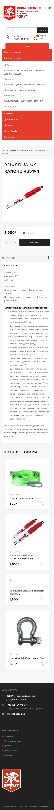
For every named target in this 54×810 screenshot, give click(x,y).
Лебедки (8, 65)
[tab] (27, 258)
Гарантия (8, 113)
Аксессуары (10, 106)
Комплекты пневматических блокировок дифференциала (24, 72)
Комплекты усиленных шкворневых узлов (25, 84)
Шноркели (9, 95)
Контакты (9, 137)
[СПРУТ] (27, 21)
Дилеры (8, 125)
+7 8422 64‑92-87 (19, 39)
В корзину (34, 242)
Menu (27, 46)
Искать (42, 30)
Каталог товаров (12, 58)
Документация (11, 119)
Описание (8, 258)
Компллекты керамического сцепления (23, 101)
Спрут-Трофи (10, 131)
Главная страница (13, 52)
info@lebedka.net (15, 714)
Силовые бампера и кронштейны (20, 90)
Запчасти (9, 79)
